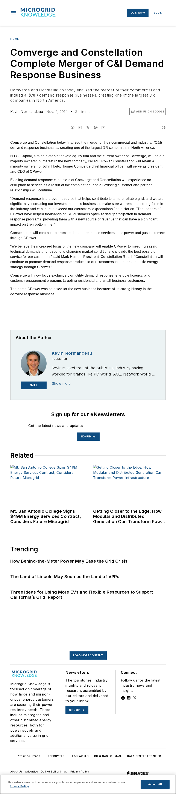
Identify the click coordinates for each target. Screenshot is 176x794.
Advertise (31, 771)
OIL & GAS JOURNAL (108, 756)
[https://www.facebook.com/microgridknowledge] (123, 698)
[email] (103, 127)
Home (14, 38)
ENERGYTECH (57, 756)
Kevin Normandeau (26, 111)
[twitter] (88, 127)
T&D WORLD (80, 756)
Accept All (155, 784)
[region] (88, 784)
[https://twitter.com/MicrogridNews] (134, 698)
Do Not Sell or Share (54, 771)
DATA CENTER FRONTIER (144, 756)
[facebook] (72, 127)
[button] (13, 12)
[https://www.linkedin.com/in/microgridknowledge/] (129, 698)
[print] (163, 127)
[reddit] (96, 127)
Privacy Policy (79, 771)
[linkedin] (80, 127)
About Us (16, 771)
